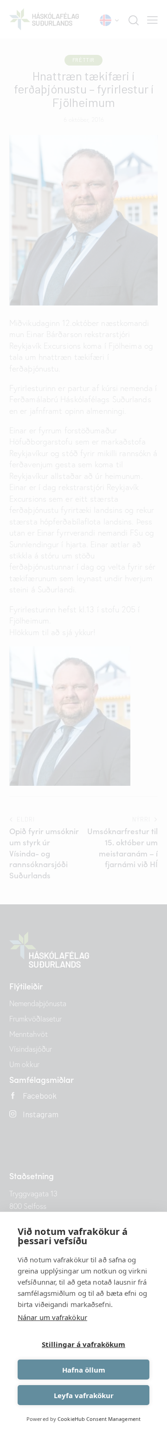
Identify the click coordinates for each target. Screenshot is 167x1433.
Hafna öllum (83, 1369)
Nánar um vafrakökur (52, 1317)
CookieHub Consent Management (99, 1418)
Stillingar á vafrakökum (83, 1344)
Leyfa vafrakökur (84, 1395)
